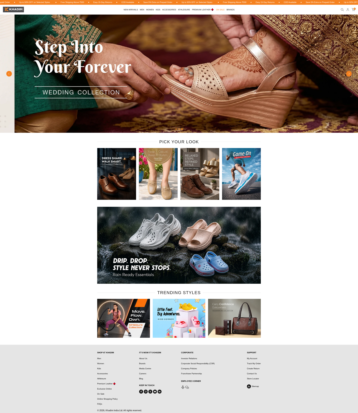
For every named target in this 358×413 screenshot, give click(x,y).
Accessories (169, 10)
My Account (252, 358)
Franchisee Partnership (191, 373)
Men (142, 10)
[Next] (349, 74)
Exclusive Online (104, 389)
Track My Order (254, 363)
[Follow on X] (150, 392)
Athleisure (101, 378)
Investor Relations (189, 358)
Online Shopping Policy (107, 399)
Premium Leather (105, 384)
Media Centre (145, 368)
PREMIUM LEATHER (201, 10)
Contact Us (252, 373)
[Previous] (9, 74)
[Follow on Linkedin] (160, 392)
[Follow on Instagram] (146, 392)
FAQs (99, 404)
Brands (231, 10)
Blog (141, 378)
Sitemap (255, 386)
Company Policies (189, 368)
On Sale (100, 394)
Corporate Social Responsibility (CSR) (198, 363)
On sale (220, 10)
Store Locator (253, 378)
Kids (158, 10)
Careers (142, 373)
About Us (143, 358)
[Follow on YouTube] (155, 392)
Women (150, 10)
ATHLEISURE (184, 10)
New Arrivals (131, 10)
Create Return (253, 368)
